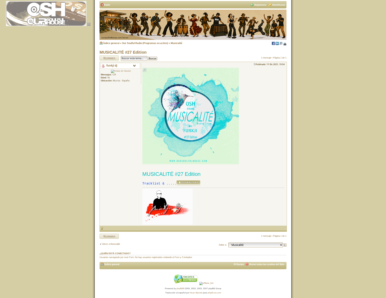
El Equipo (239, 264)
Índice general (111, 43)
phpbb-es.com (214, 293)
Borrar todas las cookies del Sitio (266, 264)
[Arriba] (102, 228)
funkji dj (111, 65)
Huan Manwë (196, 293)
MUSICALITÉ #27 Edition (123, 52)
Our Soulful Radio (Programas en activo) (145, 43)
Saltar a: (223, 245)
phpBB (180, 288)
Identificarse (278, 5)
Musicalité (176, 43)
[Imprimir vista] (284, 44)
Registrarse (260, 5)
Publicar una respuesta (106, 57)
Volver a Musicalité (111, 244)
